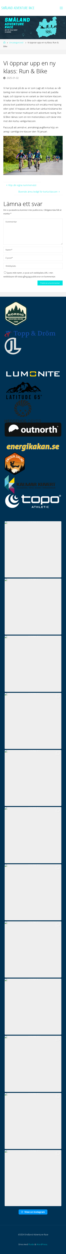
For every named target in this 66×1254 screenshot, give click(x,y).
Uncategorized (16, 42)
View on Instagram (34, 1212)
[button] (33, 549)
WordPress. (42, 1244)
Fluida (31, 1244)
